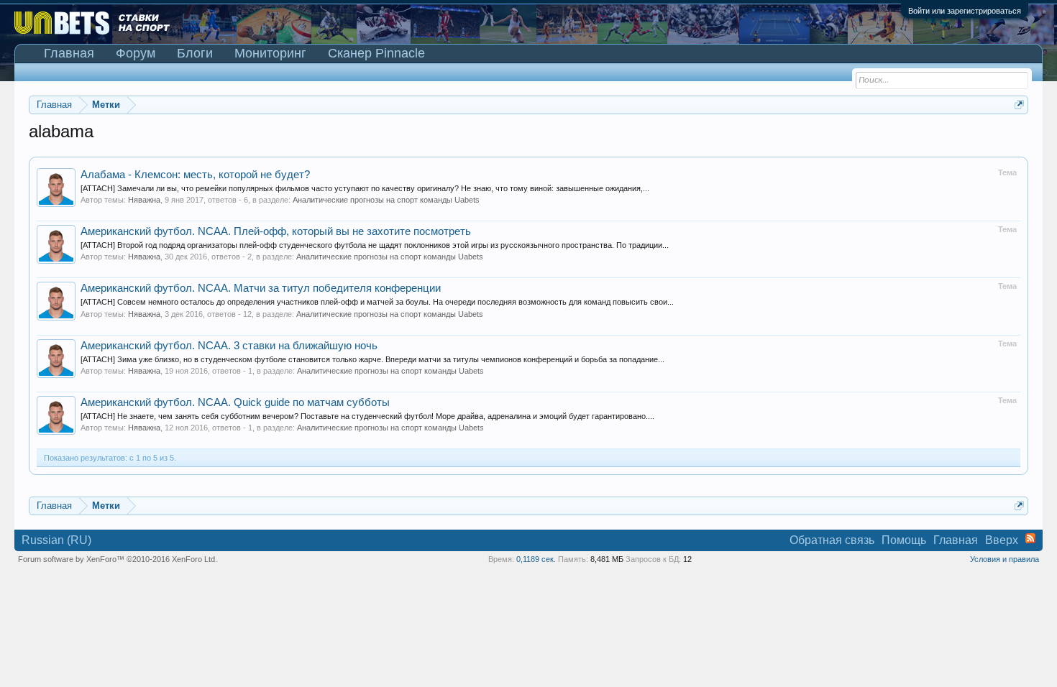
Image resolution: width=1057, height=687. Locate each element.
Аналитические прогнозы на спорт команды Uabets (386, 199)
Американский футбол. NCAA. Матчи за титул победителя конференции (261, 288)
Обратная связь (832, 540)
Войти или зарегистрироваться (964, 10)
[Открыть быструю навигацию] (1019, 104)
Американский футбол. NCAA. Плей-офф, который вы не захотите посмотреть (276, 231)
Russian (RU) (56, 540)
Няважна (144, 199)
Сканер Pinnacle (376, 53)
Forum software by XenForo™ (117, 559)
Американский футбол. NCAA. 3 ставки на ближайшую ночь (229, 345)
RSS (1030, 538)
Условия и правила (1004, 559)
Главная (69, 53)
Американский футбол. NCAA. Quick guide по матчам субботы (235, 402)
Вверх (1001, 540)
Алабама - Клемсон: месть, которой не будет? (195, 174)
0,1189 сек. (536, 559)
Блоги (195, 53)
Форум (135, 53)
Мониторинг (270, 53)
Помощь (904, 540)
